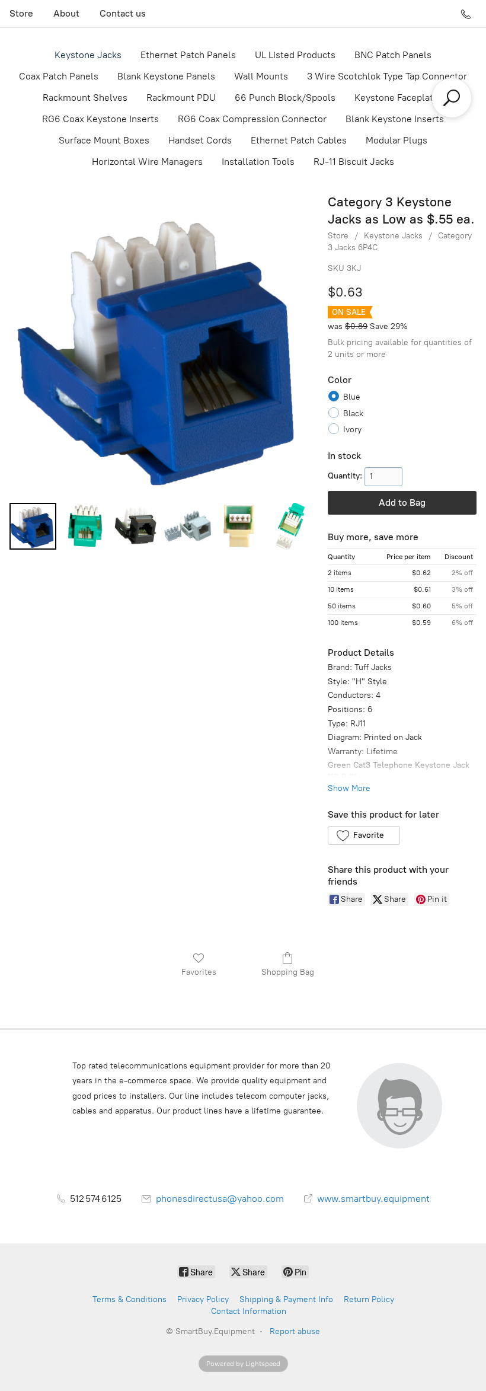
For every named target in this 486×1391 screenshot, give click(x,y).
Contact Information (248, 1311)
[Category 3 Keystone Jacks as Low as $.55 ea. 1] (84, 526)
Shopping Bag (287, 972)
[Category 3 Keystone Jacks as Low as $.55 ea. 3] (187, 526)
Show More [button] (349, 788)
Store (21, 13)
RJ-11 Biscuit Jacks (354, 161)
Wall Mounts (261, 76)
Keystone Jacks (88, 54)
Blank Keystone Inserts (395, 119)
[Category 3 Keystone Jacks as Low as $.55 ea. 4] (239, 526)
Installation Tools (258, 161)
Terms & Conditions (129, 1299)
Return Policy (369, 1299)
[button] (363, 835)
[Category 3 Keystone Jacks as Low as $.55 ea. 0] (32, 526)
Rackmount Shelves (85, 97)
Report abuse (295, 1331)
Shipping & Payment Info (286, 1299)
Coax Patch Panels (58, 76)
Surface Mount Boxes (104, 140)
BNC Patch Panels (392, 54)
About (66, 13)
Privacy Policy (203, 1299)
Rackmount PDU (181, 97)
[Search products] (451, 98)
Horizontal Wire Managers (147, 161)
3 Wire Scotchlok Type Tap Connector (387, 76)
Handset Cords (200, 140)
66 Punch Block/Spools (285, 97)
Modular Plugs (396, 140)
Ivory (352, 430)
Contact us (123, 13)
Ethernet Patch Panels (188, 54)
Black (353, 414)
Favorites (198, 972)
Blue (351, 397)
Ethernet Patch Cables (299, 140)
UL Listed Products (295, 54)
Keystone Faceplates (398, 97)
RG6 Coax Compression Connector (252, 119)
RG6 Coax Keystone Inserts (100, 119)
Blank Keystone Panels (166, 76)
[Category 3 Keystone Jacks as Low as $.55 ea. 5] (290, 526)
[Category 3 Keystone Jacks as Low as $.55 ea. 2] (136, 526)
